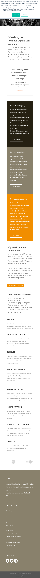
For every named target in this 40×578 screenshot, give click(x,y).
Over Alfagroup (10, 511)
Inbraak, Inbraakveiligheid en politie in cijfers (20, 484)
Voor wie (8, 514)
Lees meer (16, 186)
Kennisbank (9, 519)
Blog (7, 522)
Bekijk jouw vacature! (16, 285)
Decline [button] (25, 14)
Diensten (8, 517)
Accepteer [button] (16, 14)
